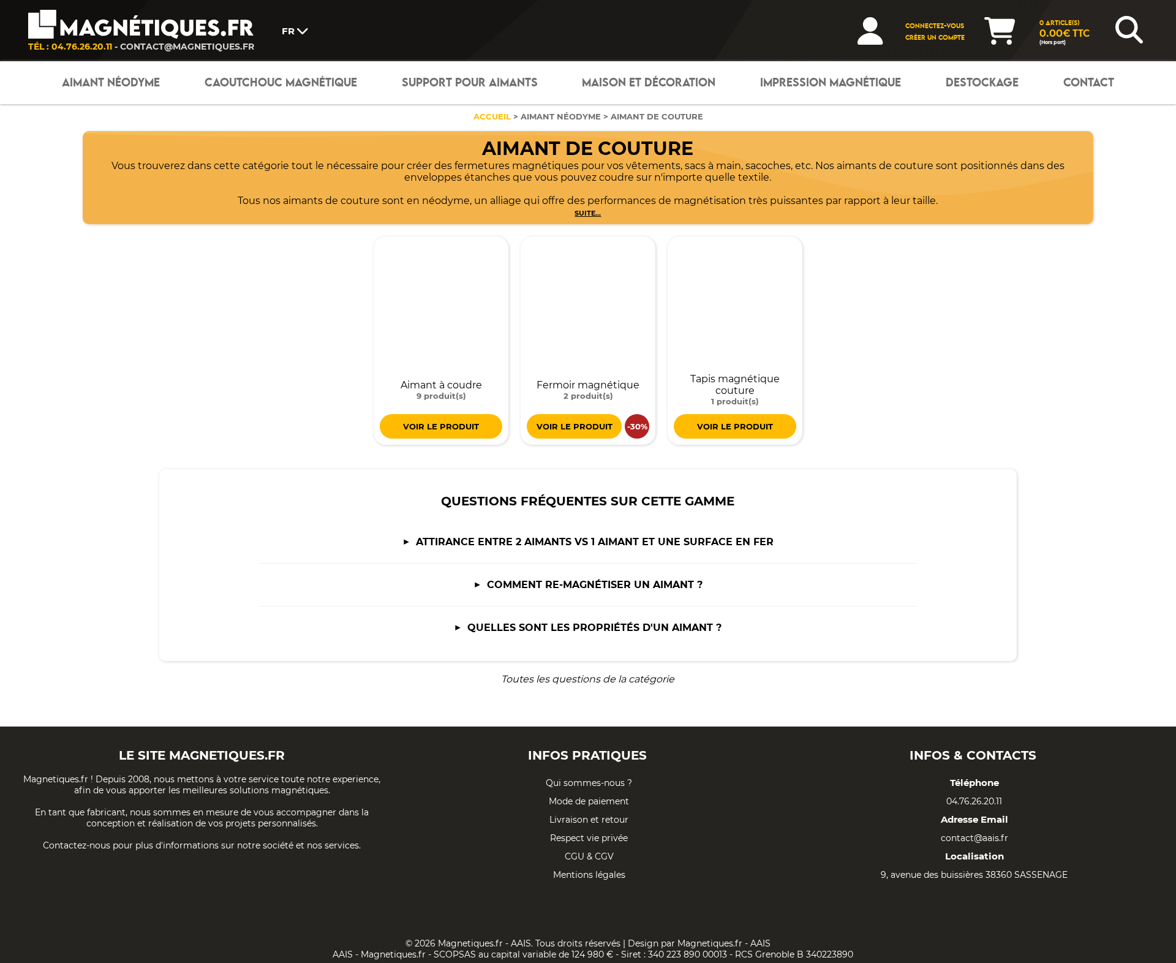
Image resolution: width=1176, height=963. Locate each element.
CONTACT (1088, 83)
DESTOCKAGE (982, 83)
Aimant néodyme (111, 83)
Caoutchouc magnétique (281, 83)
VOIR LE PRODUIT (441, 426)
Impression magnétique (830, 83)
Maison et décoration (648, 83)
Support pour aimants (470, 83)
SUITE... (588, 213)
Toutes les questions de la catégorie (587, 679)
